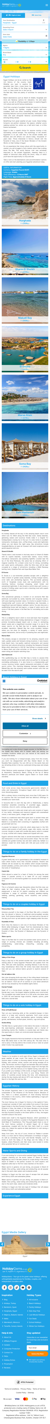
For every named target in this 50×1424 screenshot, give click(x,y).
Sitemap (31, 1393)
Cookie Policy (21, 1393)
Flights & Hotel (16, 15)
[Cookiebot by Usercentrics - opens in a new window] (37, 681)
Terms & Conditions (12, 1389)
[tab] (13, 15)
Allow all (25, 726)
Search (26, 67)
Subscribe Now (38, 1354)
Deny (25, 741)
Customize (23, 733)
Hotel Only (37, 15)
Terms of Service (39, 1389)
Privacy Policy (26, 1389)
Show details (37, 718)
